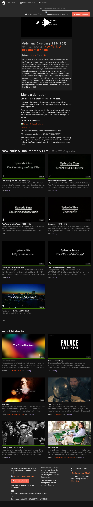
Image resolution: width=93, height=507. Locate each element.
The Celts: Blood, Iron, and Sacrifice (64, 457)
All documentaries (28, 3)
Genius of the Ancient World (15, 414)
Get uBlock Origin (33, 14)
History (8, 190)
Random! (43, 3)
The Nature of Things (14, 371)
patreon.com (25, 127)
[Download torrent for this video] (44, 55)
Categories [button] (11, 3)
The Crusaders (57, 414)
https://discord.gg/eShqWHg (81, 473)
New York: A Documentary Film (41, 48)
